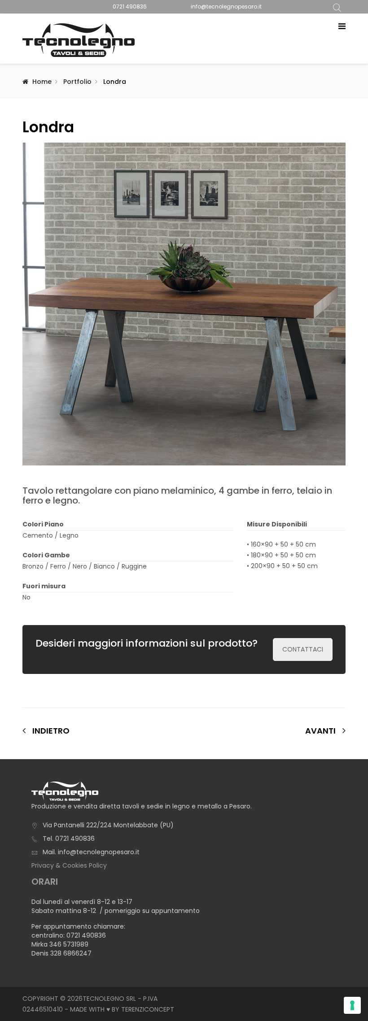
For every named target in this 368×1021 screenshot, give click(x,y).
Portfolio (77, 81)
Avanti (320, 731)
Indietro (51, 730)
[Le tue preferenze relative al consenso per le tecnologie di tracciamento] (352, 1005)
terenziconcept (147, 1009)
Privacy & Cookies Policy (69, 865)
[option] (184, 304)
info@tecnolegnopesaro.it (226, 6)
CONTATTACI (302, 649)
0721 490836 (130, 6)
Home (42, 81)
